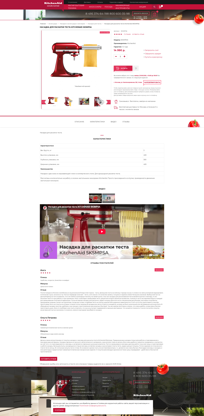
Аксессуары (95, 7)
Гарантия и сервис (78, 389)
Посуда (108, 7)
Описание (79, 122)
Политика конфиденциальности (83, 392)
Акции (105, 377)
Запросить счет (152, 50)
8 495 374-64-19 (96, 13)
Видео (113, 122)
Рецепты (106, 383)
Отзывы (126, 122)
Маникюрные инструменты (123, 6)
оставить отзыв (138, 34)
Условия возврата (78, 386)
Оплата (74, 383)
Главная (43, 24)
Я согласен (59, 410)
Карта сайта (107, 380)
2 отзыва (127, 34)
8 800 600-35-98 (118, 13)
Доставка (75, 380)
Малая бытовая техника (76, 6)
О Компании (76, 377)
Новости (106, 386)
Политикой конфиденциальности (92, 406)
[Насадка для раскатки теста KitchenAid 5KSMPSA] (53, 101)
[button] (48, 359)
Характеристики (97, 122)
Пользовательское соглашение (83, 395)
